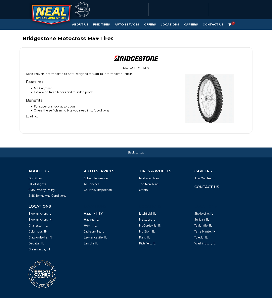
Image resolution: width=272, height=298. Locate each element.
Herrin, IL (90, 225)
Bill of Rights (37, 184)
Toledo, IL (201, 237)
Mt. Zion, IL (147, 231)
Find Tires (101, 24)
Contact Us (213, 24)
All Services (91, 184)
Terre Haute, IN (205, 231)
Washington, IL (204, 243)
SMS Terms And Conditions (47, 195)
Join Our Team (204, 178)
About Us (80, 24)
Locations (170, 24)
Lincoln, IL (91, 243)
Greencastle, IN (39, 249)
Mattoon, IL (147, 219)
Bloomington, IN (40, 219)
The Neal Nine (149, 184)
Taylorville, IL (203, 225)
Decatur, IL (36, 243)
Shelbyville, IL (203, 213)
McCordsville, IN (150, 225)
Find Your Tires (149, 178)
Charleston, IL (38, 225)
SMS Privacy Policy (41, 190)
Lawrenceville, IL (95, 237)
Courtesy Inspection (98, 190)
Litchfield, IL (147, 213)
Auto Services (127, 24)
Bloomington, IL (39, 213)
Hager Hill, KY (93, 213)
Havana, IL (91, 219)
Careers (191, 24)
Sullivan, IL (201, 219)
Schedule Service (96, 178)
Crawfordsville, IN (40, 237)
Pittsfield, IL (147, 243)
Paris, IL (144, 237)
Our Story (35, 178)
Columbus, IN (37, 231)
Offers (150, 24)
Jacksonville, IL (94, 231)
